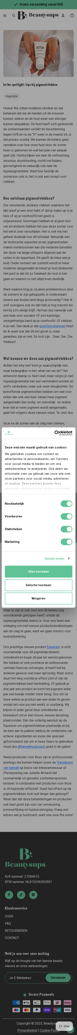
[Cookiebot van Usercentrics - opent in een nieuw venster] (54, 433)
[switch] (66, 516)
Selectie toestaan (38, 585)
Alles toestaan (38, 571)
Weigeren (38, 598)
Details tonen (54, 558)
